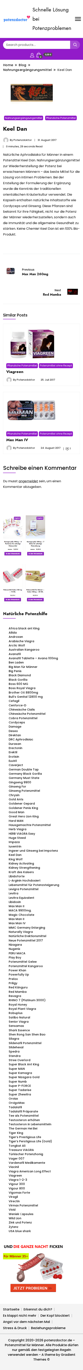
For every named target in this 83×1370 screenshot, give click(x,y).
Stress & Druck (15, 1328)
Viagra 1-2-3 (18, 1180)
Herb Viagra (17, 829)
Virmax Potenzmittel (23, 1205)
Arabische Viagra (21, 641)
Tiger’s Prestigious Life (25, 1137)
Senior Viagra (19, 1022)
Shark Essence (19, 1030)
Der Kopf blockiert (55, 1315)
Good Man (16, 812)
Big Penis (15, 671)
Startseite (11, 1309)
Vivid (12, 1210)
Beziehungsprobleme (48, 1328)
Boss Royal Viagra (22, 688)
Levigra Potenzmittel (23, 889)
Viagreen (14, 371)
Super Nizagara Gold (24, 1077)
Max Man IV (17, 440)
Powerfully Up (19, 975)
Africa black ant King (24, 628)
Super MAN (17, 1069)
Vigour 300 (17, 1184)
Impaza (14, 842)
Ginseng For (17, 787)
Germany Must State (24, 778)
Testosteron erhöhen (24, 1120)
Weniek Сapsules (21, 1214)
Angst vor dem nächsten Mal (26, 1321)
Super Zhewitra (20, 1094)
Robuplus (16, 1013)
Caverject (16, 765)
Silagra (14, 1039)
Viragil (13, 1197)
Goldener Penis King (23, 808)
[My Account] (32, 54)
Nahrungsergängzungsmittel (23, 118)
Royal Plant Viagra (22, 1009)
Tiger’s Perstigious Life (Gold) (30, 1141)
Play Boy (15, 957)
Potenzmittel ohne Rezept (56, 365)
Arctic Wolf (17, 645)
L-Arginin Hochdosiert (24, 881)
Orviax (13, 1099)
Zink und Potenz (20, 1222)
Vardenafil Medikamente (27, 1163)
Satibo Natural (19, 1017)
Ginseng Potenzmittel (24, 791)
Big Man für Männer (23, 667)
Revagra (15, 996)
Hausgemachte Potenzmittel (30, 825)
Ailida (13, 633)
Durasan (15, 744)
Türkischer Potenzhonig (26, 1154)
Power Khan (17, 970)
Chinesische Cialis (22, 710)
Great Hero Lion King (24, 816)
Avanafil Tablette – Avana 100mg (33, 658)
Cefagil (14, 701)
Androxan (16, 637)
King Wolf (16, 859)
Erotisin (14, 757)
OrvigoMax (17, 1103)
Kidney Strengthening (24, 868)
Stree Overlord (19, 1060)
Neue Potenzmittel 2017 (26, 940)
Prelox (13, 979)
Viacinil (14, 1167)
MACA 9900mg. (20, 910)
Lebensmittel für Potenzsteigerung (34, 885)
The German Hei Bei (23, 1128)
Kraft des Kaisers (21, 872)
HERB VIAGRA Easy (22, 834)
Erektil (13, 752)
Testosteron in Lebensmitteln (30, 1124)
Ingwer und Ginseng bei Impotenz (33, 851)
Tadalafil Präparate (23, 1111)
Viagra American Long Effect (30, 1171)
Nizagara (15, 945)
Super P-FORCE (20, 1086)
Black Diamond (20, 675)
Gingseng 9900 (20, 782)
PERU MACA (17, 953)
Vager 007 (16, 1159)
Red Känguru (18, 987)
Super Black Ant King (24, 1064)
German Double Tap (24, 769)
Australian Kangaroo (24, 650)
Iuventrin (15, 846)
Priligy (13, 983)
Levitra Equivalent (21, 898)
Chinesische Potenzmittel (27, 714)
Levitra (13, 893)
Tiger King (16, 1133)
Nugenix (14, 949)
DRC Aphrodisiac (21, 739)
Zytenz (13, 1227)
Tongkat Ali (17, 1146)
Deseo (13, 731)
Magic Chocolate (21, 915)
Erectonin (15, 748)
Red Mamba (18, 992)
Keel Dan (15, 855)
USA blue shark (20, 1231)
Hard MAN (16, 821)
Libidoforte (17, 876)
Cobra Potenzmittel (23, 718)
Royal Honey (18, 1005)
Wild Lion (15, 1218)
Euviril (13, 761)
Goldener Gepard (22, 804)
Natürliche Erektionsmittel (27, 936)
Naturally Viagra (21, 932)
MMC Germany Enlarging (27, 928)
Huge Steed (17, 838)
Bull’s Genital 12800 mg (26, 697)
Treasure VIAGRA (21, 1150)
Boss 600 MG (18, 684)
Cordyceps (17, 722)
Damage (15, 727)
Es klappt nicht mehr (19, 1315)
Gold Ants (16, 799)
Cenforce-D (17, 705)
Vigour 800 (17, 1188)
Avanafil (15, 654)
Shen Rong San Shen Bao (27, 1034)
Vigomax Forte (19, 1193)
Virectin (14, 1201)
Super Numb (18, 1082)
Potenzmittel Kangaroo (26, 966)
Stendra (15, 1056)
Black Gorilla (18, 680)
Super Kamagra (20, 1073)
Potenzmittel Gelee (23, 962)
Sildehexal (16, 1047)
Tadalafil (15, 1107)
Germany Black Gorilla (25, 774)
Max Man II (16, 906)
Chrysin (14, 795)
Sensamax (16, 1026)
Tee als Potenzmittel (24, 1116)
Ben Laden (16, 662)
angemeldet (28, 481)
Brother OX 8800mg (23, 693)
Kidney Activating (21, 863)
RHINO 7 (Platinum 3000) (27, 1000)
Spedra (14, 1051)
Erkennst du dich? (38, 1309)
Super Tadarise (20, 1090)
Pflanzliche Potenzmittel (61, 118)
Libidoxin (15, 902)
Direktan (15, 735)
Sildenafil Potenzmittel (25, 1043)
